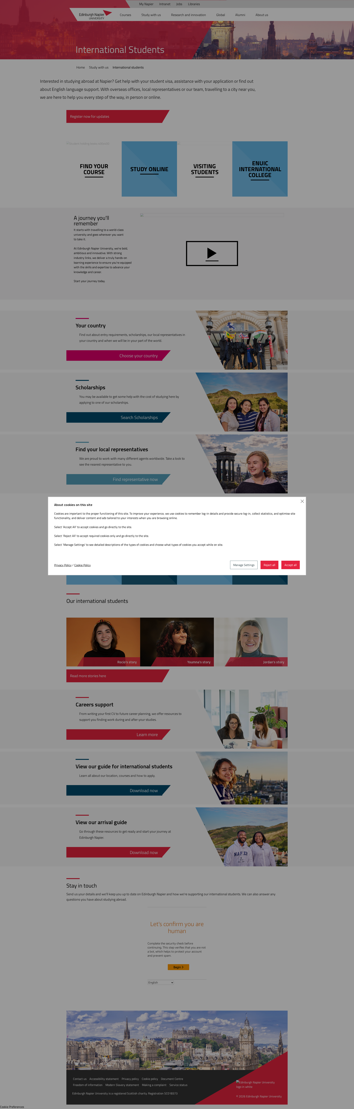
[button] (302, 501)
